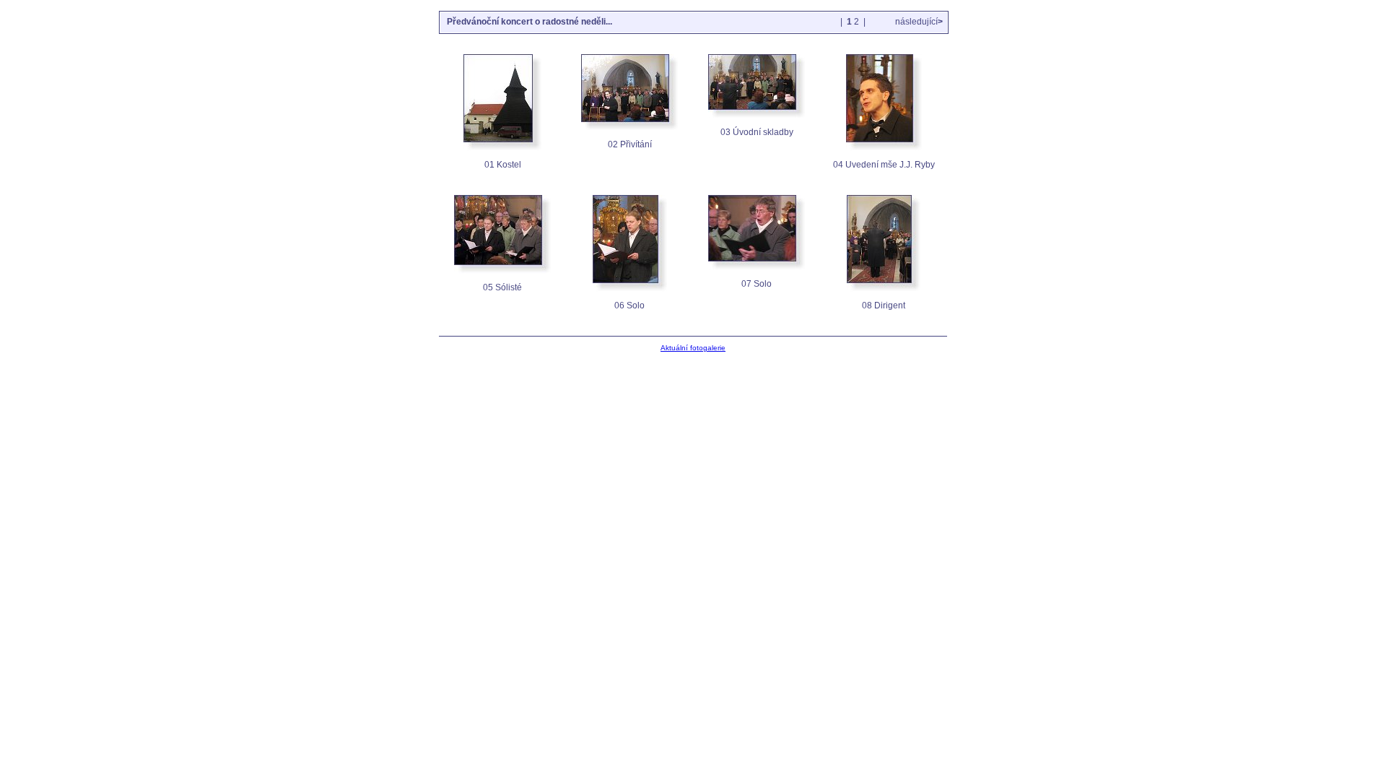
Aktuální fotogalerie (693, 348)
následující (918, 22)
